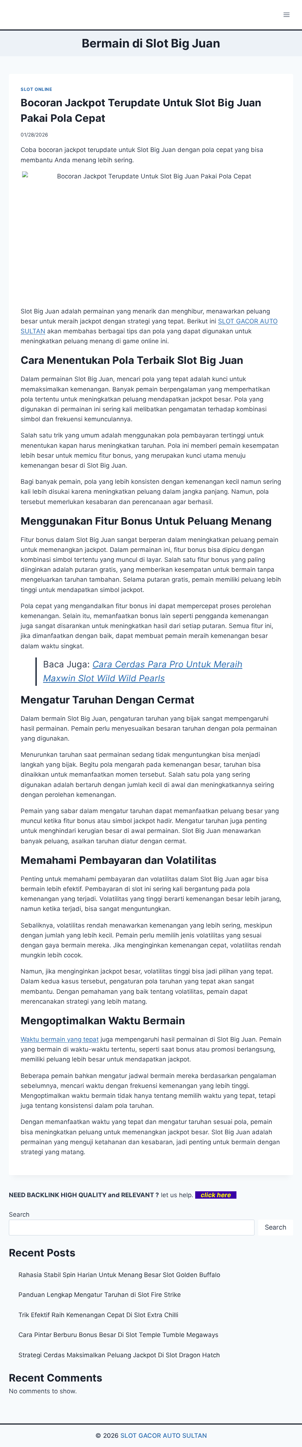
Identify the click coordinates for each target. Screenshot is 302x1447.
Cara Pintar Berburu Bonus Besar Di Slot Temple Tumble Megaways (118, 1334)
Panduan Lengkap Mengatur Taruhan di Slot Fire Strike (99, 1294)
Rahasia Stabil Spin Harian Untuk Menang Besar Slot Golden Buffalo (119, 1274)
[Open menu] (286, 14)
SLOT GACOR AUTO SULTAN (163, 1435)
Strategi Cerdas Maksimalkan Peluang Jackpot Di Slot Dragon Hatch (119, 1355)
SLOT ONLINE (36, 89)
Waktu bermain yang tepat (60, 1039)
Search (19, 1214)
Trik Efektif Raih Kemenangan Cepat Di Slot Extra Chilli (98, 1315)
